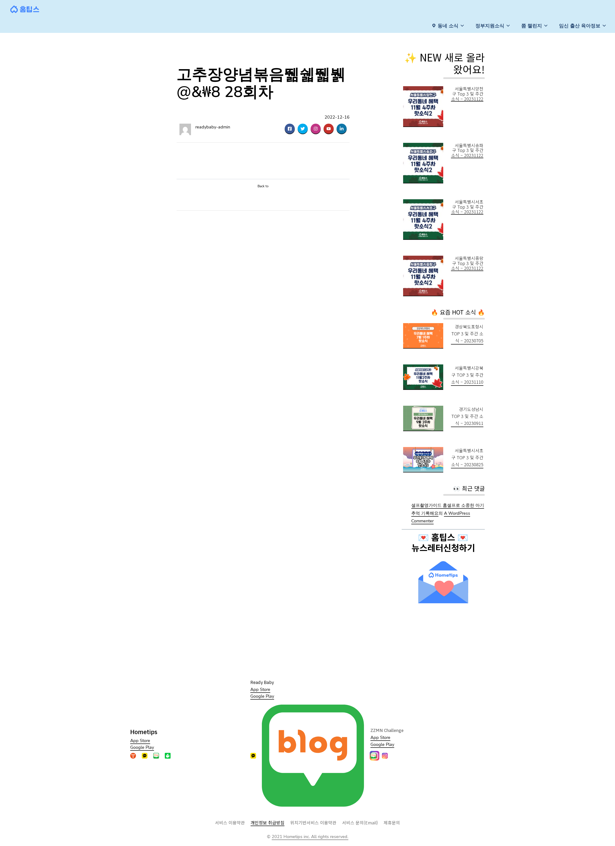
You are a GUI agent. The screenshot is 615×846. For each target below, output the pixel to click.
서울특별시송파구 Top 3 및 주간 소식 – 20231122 (467, 150)
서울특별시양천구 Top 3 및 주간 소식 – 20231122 (467, 93)
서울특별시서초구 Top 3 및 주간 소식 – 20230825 (467, 457)
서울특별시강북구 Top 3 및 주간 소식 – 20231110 (467, 375)
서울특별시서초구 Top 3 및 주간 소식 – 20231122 (467, 206)
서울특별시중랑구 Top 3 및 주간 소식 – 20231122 (467, 263)
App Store (140, 740)
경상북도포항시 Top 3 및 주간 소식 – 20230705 (467, 333)
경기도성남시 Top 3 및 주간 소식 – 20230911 (467, 416)
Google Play (142, 747)
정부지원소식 (489, 25)
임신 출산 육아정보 (579, 25)
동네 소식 (448, 25)
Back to (263, 186)
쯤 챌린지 (531, 25)
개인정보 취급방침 (267, 822)
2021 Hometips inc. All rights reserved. (310, 837)
